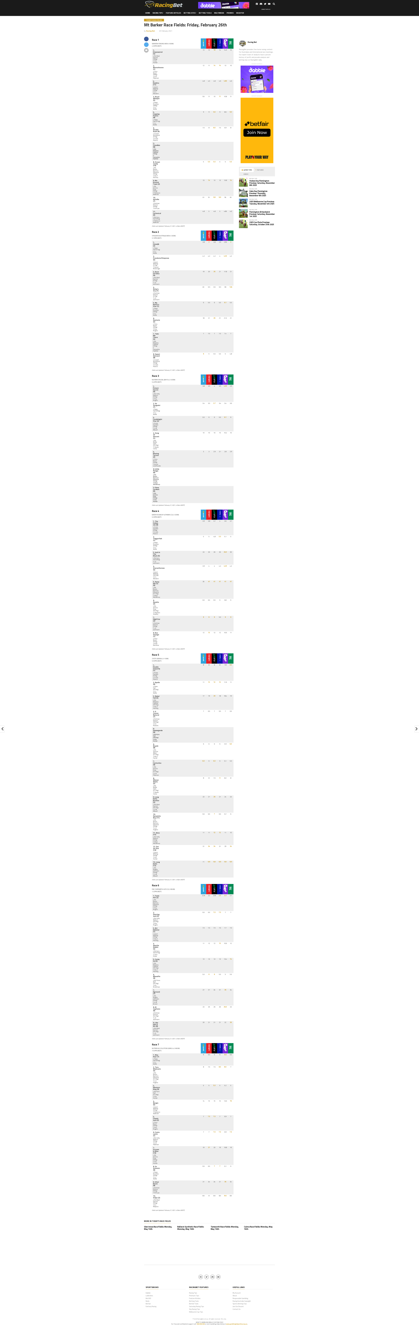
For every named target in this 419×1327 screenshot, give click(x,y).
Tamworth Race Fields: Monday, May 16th (225, 1228)
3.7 (214, 403)
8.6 (225, 1195)
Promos (230, 13)
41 (209, 581)
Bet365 (148, 1298)
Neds (147, 1301)
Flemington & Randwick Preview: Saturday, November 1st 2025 (262, 214)
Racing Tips (158, 13)
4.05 (225, 386)
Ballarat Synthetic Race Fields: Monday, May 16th (190, 1228)
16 (231, 1101)
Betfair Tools (193, 1303)
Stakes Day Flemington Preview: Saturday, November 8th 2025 (262, 183)
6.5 (231, 744)
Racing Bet (150, 31)
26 (214, 271)
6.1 (225, 302)
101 (214, 197)
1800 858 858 (200, 1324)
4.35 (225, 256)
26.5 (225, 552)
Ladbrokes (149, 1295)
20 (214, 696)
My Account (237, 1293)
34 (209, 846)
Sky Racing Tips (194, 1309)
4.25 (225, 566)
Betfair (148, 1303)
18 (214, 50)
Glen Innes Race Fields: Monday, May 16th (158, 1228)
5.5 (209, 162)
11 (220, 96)
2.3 (220, 895)
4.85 (225, 81)
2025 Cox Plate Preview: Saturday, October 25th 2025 (261, 223)
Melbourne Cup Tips (196, 1312)
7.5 (214, 912)
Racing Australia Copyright (242, 1301)
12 (209, 682)
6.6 (225, 1054)
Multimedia (219, 13)
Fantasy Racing (151, 1306)
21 (209, 1147)
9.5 (214, 112)
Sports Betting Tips (240, 1303)
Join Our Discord (238, 1306)
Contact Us (236, 1309)
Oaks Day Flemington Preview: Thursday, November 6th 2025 (258, 193)
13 (209, 632)
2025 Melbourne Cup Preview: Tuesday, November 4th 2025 (261, 202)
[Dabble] (223, 8)
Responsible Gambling (240, 1298)
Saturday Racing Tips (196, 1306)
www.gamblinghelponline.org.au (236, 1324)
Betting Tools (205, 13)
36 (225, 990)
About (235, 1295)
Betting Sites (190, 13)
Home (147, 13)
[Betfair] (257, 162)
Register (240, 13)
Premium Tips (194, 1295)
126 (230, 287)
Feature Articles (173, 13)
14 (214, 65)
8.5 (214, 128)
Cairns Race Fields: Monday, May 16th (258, 1228)
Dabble (148, 1293)
